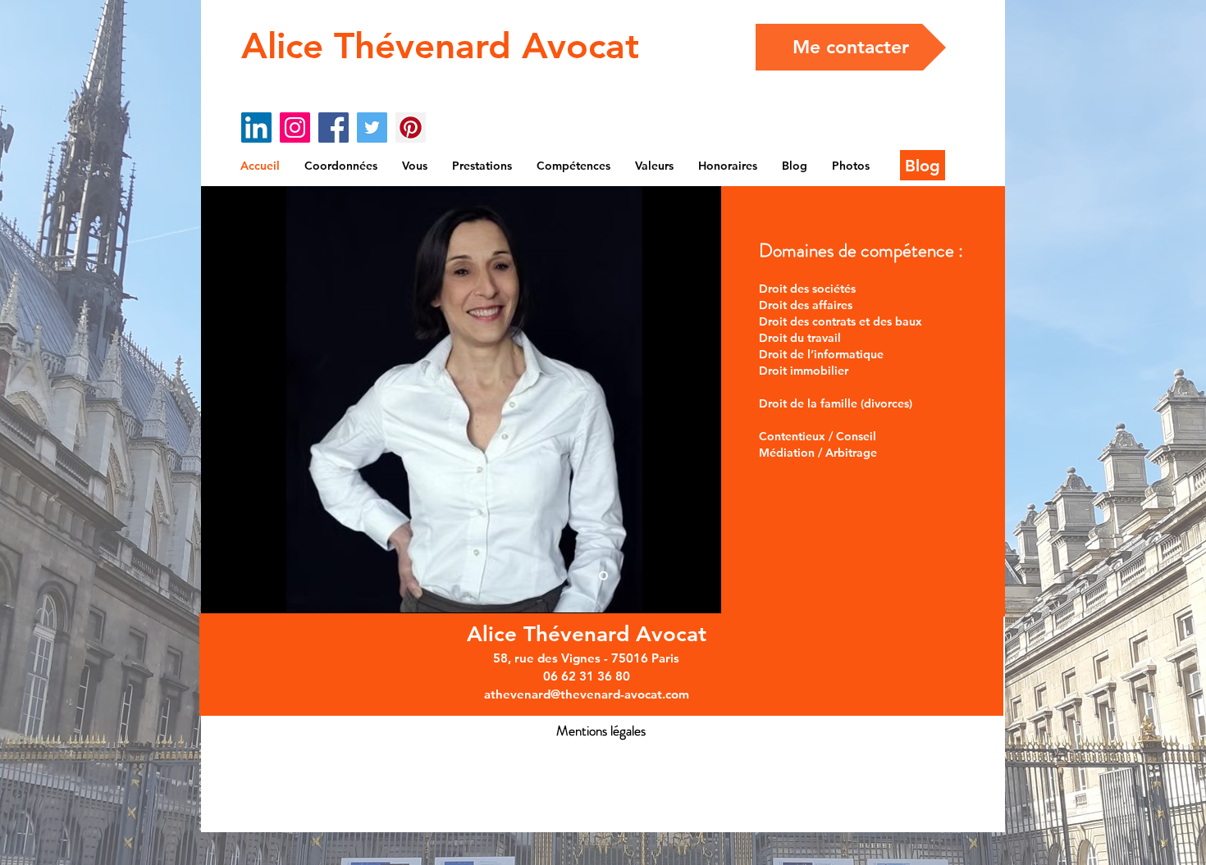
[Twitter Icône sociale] (372, 127)
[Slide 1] (603, 575)
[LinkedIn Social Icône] (256, 127)
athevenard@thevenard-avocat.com (586, 694)
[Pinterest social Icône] (410, 127)
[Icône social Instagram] (295, 127)
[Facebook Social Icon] (333, 127)
